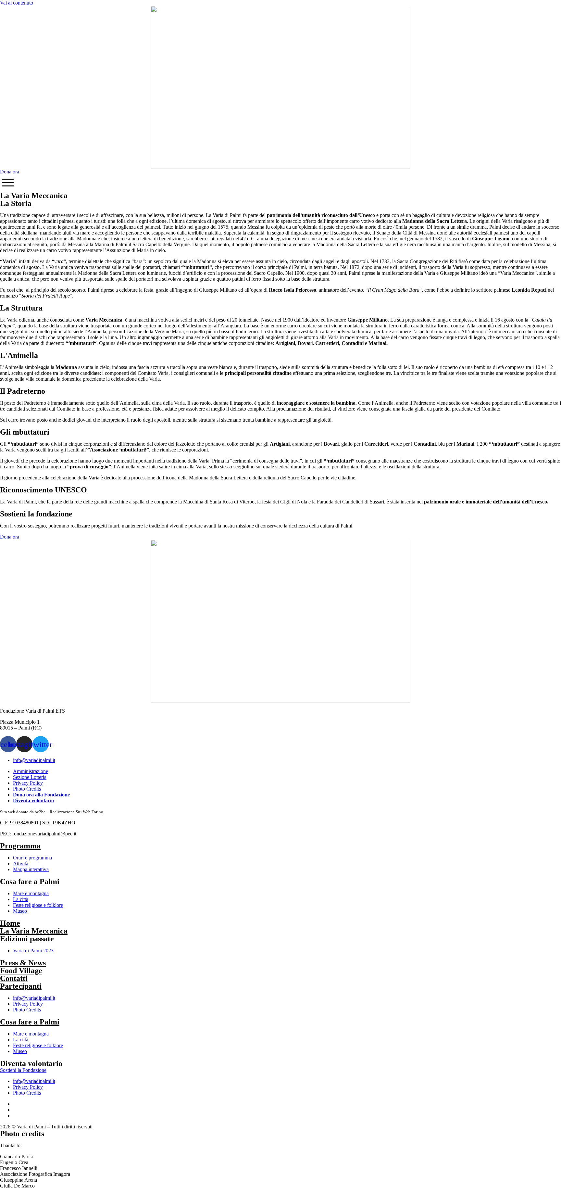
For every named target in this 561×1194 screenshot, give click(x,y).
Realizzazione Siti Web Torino (76, 811)
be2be (40, 811)
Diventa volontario (31, 1063)
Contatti (14, 978)
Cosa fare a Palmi (29, 1022)
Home (10, 923)
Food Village (21, 970)
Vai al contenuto (16, 3)
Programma (20, 846)
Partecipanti (21, 986)
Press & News (23, 963)
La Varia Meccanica (34, 931)
